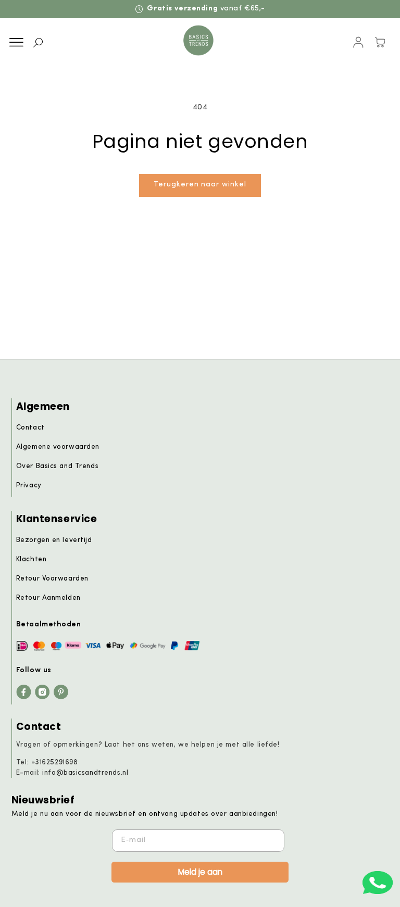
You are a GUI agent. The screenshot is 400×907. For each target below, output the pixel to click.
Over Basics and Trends (57, 466)
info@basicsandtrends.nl (85, 773)
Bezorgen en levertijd (54, 540)
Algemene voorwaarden (57, 447)
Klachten (31, 559)
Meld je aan (200, 871)
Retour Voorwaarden (52, 578)
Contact (30, 427)
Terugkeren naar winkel (200, 184)
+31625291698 (54, 762)
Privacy (29, 485)
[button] (16, 43)
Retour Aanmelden (48, 598)
